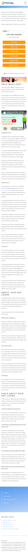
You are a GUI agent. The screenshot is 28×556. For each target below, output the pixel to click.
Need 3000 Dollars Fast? (8, 526)
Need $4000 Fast (6, 522)
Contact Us (6, 493)
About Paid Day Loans (9, 499)
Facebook (6, 503)
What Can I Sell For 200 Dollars (9, 520)
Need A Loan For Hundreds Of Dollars (11, 528)
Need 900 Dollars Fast (7, 524)
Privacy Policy (7, 496)
